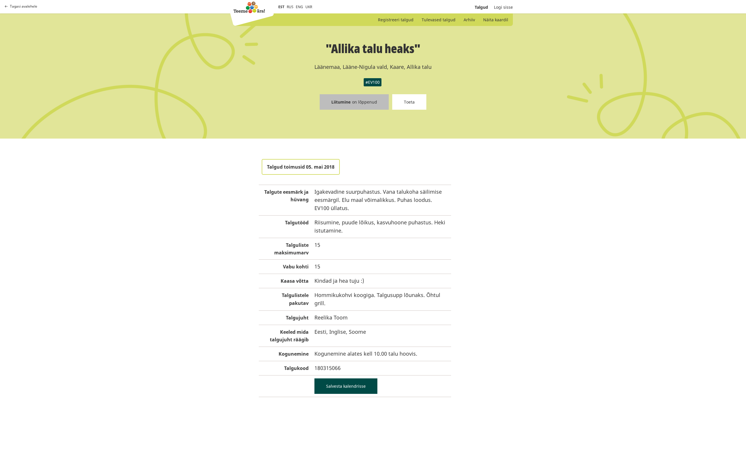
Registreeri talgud (396, 19)
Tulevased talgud (438, 19)
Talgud (481, 7)
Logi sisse (503, 7)
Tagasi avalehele (23, 6)
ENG (299, 6)
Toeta (409, 102)
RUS (290, 6)
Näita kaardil (495, 19)
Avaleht (249, 7)
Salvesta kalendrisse (346, 386)
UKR (308, 6)
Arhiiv (469, 19)
